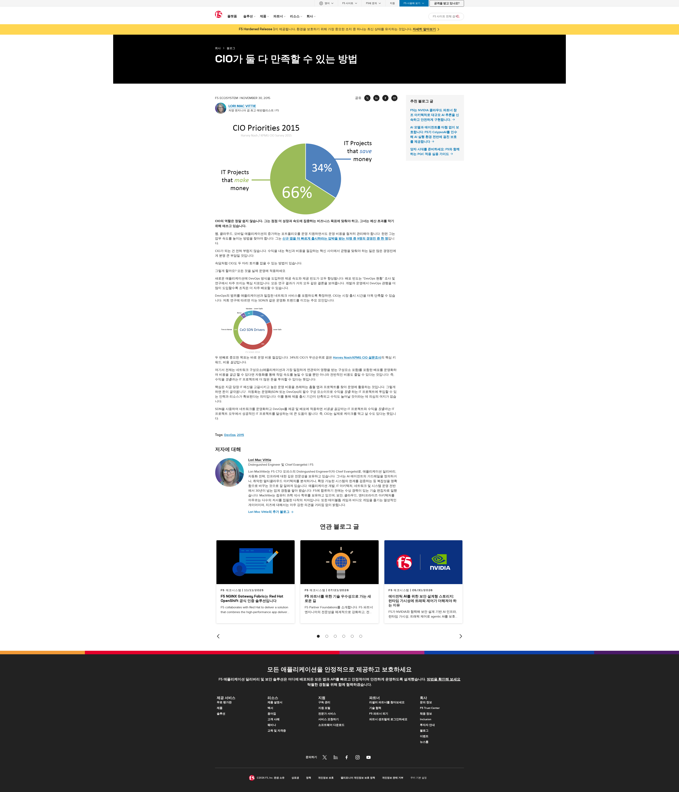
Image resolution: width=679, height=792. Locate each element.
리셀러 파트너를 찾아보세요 (387, 702)
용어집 (272, 713)
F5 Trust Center (430, 708)
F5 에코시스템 (315, 590)
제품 (219, 708)
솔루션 (221, 713)
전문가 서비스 (327, 713)
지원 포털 (324, 708)
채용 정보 (426, 713)
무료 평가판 (224, 702)
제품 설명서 (275, 702)
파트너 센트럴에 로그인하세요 (388, 719)
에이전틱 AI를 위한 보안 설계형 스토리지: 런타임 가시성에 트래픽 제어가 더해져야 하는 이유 (422, 600)
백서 (270, 708)
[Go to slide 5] (352, 636)
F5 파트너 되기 (378, 713)
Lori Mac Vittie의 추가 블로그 (268, 512)
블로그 (424, 730)
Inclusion (425, 719)
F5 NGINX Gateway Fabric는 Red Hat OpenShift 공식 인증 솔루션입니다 (252, 598)
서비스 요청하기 (328, 719)
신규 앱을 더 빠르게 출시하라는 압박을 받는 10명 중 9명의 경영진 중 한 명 (335, 238)
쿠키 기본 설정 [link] (418, 777)
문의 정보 (426, 702)
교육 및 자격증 (277, 730)
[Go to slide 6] (360, 636)
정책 (308, 777)
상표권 (295, 777)
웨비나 (272, 725)
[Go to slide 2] (326, 636)
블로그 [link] (231, 48)
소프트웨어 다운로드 (331, 725)
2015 (240, 435)
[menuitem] (326, 3)
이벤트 (424, 736)
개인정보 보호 (326, 777)
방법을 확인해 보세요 (443, 679)
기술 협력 (375, 708)
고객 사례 (274, 719)
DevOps (230, 435)
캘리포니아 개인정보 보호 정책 (358, 777)
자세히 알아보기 (424, 29)
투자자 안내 (427, 725)
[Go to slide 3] (335, 636)
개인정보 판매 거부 (392, 777)
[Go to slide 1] (318, 636)
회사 (218, 48)
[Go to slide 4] (343, 636)
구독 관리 (324, 702)
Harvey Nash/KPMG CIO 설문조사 (357, 357)
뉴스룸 (424, 742)
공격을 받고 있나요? (446, 3)
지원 (392, 3)
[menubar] (339, 3)
